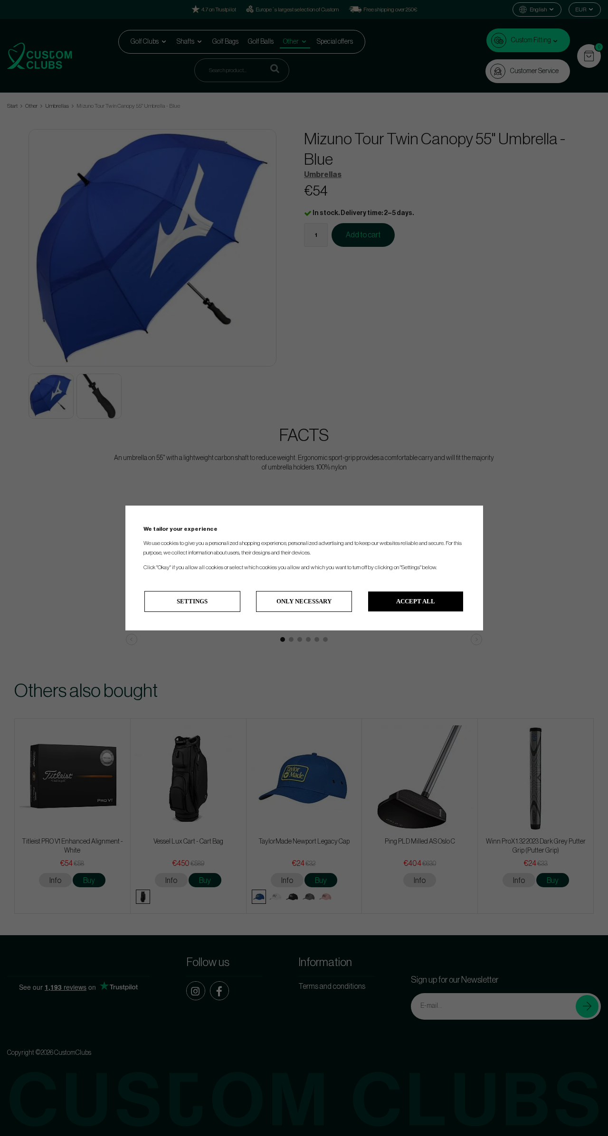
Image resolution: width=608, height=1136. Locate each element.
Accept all (415, 601)
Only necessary (304, 601)
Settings (192, 601)
